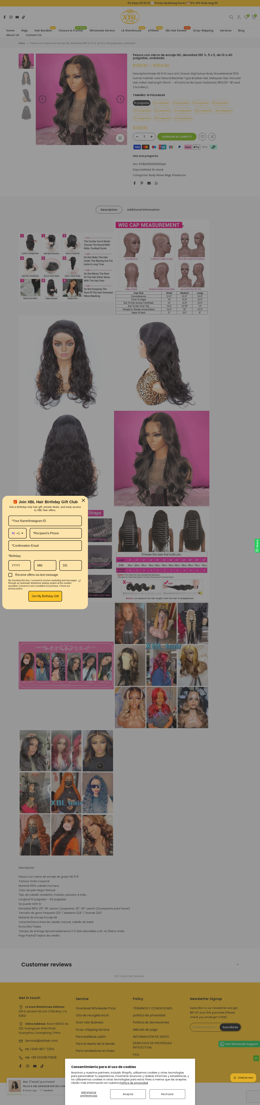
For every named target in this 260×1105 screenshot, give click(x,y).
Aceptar (128, 1094)
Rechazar (167, 1094)
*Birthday (14, 556)
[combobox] (17, 533)
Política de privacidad (134, 1083)
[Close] (83, 500)
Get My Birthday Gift (45, 596)
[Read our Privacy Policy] (79, 581)
